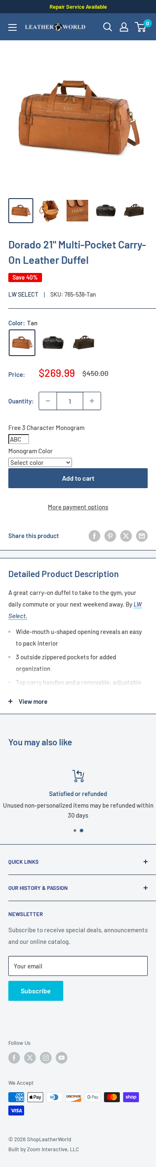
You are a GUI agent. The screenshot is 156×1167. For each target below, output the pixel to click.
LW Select (23, 294)
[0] (141, 27)
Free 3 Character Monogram (46, 427)
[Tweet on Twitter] (126, 535)
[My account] (124, 27)
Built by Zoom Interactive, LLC (43, 1149)
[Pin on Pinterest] (110, 535)
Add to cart (78, 478)
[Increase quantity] (92, 401)
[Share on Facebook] (94, 535)
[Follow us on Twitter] (30, 1058)
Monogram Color (30, 451)
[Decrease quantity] (48, 401)
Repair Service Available (78, 6)
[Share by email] (142, 535)
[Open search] (107, 27)
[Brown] (83, 342)
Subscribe (36, 991)
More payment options (78, 507)
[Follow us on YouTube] (61, 1058)
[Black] (53, 342)
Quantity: (21, 401)
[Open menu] (12, 27)
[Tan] (22, 342)
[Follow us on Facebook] (14, 1058)
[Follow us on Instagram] (46, 1058)
